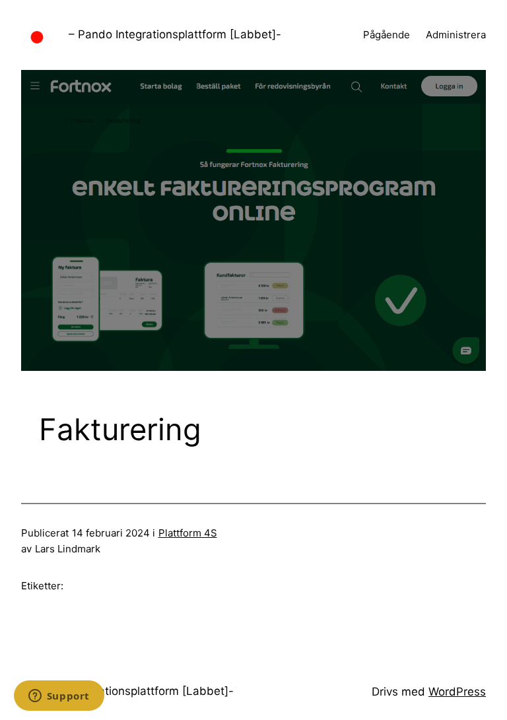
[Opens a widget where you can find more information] (58, 696)
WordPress (457, 691)
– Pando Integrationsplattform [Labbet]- (175, 34)
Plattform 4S (187, 533)
